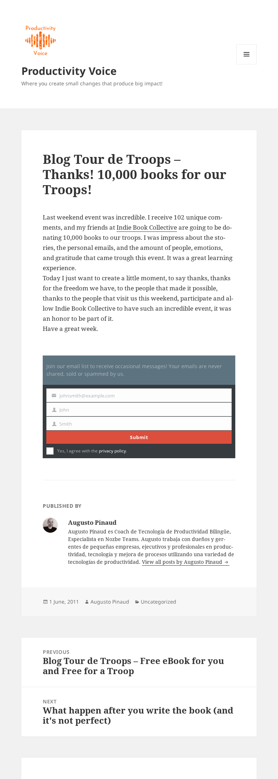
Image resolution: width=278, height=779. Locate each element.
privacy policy (112, 451)
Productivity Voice (69, 71)
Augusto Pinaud (109, 601)
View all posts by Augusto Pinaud (183, 561)
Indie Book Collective (147, 227)
